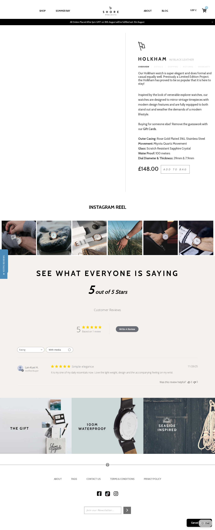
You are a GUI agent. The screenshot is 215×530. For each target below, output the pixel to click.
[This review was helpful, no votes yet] (189, 382)
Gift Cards (149, 129)
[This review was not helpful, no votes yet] (194, 382)
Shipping (173, 67)
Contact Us (93, 479)
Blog (165, 10)
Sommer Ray (63, 10)
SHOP (42, 10)
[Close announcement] (212, 22)
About (148, 10)
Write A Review (127, 329)
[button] (3, 265)
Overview (143, 67)
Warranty (204, 67)
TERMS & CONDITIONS (122, 479)
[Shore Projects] (111, 11)
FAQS (74, 479)
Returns (188, 67)
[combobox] (30, 349)
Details (158, 67)
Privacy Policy (152, 479)
